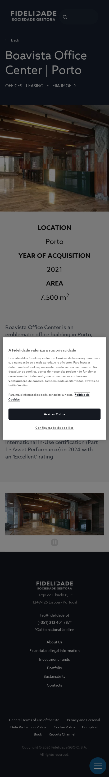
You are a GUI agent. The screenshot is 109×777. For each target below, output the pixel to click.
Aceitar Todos (54, 414)
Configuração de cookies (54, 428)
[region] (54, 388)
